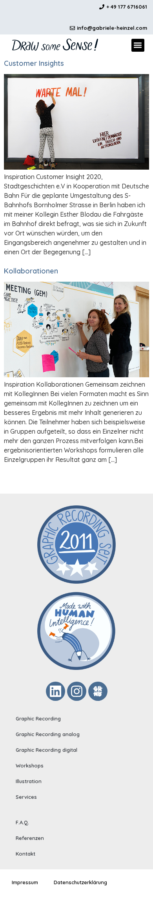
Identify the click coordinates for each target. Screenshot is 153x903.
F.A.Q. (22, 822)
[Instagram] (76, 691)
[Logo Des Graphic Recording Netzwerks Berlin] (97, 691)
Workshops (30, 765)
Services (26, 797)
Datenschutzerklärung (80, 882)
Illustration (29, 781)
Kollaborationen (31, 270)
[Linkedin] (55, 691)
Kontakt (25, 854)
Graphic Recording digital (46, 750)
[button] (137, 45)
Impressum (25, 882)
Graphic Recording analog (48, 734)
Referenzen (30, 838)
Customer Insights (34, 63)
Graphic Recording (38, 718)
